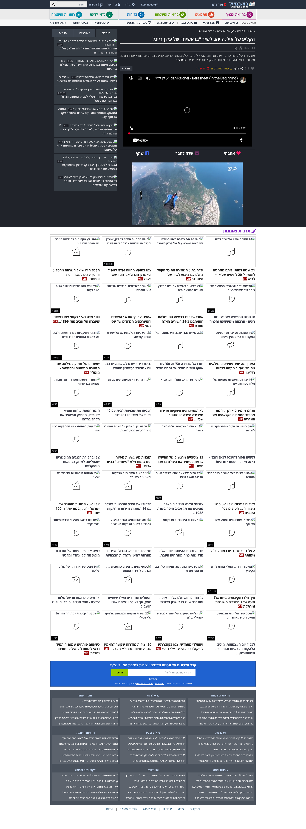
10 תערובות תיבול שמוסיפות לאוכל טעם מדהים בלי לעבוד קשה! (225, 718)
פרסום (109, 809)
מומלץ (106, 33)
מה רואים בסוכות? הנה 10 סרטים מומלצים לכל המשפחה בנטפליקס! (222, 786)
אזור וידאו (217, 4)
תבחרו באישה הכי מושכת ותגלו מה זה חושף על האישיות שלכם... (89, 755)
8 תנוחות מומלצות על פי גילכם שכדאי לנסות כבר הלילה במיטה (157, 700)
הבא (127, 68)
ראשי (252, 31)
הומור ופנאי (209, 22)
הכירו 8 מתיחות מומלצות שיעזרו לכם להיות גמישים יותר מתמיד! (90, 792)
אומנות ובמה (164, 22)
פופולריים (84, 33)
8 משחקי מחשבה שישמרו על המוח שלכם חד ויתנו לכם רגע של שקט (155, 775)
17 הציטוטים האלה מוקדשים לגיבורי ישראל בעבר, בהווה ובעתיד (89, 775)
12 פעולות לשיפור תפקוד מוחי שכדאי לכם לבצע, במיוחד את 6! (157, 723)
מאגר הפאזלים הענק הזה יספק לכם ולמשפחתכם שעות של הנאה (89, 706)
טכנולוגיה (153, 770)
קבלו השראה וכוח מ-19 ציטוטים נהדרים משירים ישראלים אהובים (224, 781)
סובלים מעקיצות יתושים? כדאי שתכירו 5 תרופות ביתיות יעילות (158, 712)
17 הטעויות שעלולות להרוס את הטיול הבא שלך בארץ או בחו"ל (158, 755)
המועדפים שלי (58, 22)
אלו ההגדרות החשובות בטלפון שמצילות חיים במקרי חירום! (159, 781)
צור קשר (112, 4)
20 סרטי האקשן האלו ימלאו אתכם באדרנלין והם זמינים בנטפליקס (224, 798)
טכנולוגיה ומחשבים (136, 22)
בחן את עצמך (236, 14)
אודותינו (167, 809)
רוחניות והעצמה (63, 14)
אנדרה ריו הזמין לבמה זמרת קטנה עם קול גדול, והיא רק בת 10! (225, 760)
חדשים (63, 33)
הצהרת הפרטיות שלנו (144, 683)
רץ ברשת (230, 22)
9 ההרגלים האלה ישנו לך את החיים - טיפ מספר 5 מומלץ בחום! (225, 743)
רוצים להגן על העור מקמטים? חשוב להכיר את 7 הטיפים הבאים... (156, 718)
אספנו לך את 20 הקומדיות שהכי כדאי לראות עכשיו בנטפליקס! (226, 775)
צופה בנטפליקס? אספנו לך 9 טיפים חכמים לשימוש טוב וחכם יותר (156, 792)
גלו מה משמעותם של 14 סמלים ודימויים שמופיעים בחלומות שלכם (88, 743)
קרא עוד (181, 60)
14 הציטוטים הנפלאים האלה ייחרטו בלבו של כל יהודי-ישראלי (91, 749)
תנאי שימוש (159, 683)
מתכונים (201, 14)
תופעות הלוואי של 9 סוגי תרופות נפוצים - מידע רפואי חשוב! (227, 712)
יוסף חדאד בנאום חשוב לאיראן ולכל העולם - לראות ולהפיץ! (92, 786)
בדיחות (132, 14)
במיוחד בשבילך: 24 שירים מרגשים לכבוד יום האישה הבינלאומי (225, 792)
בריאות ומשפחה (167, 14)
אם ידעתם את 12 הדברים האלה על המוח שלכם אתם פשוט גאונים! (155, 798)
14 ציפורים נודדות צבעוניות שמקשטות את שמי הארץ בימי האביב (156, 743)
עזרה (128, 4)
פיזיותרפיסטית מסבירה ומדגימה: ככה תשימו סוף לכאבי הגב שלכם (224, 755)
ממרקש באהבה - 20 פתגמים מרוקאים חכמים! (233, 749)
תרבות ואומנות (206, 31)
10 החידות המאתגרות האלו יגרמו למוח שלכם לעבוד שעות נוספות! (88, 723)
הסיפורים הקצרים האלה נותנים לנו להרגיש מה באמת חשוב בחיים (89, 760)
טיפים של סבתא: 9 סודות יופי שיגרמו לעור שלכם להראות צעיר (158, 706)
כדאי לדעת (98, 14)
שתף (237, 68)
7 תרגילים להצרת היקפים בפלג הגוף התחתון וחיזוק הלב (93, 798)
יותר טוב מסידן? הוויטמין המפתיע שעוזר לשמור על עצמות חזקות (224, 700)
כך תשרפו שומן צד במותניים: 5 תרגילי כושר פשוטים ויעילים (92, 781)
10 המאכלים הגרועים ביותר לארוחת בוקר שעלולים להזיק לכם (226, 723)
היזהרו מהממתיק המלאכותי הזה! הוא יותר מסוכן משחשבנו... (226, 706)
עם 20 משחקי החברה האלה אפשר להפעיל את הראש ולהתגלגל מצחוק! (86, 718)
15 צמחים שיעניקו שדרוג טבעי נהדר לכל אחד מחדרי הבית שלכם (156, 749)
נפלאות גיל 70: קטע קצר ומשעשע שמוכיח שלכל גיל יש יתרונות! (225, 738)
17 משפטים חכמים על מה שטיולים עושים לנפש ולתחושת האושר (156, 738)
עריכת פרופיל (101, 22)
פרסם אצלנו (147, 4)
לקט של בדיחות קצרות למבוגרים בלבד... (100, 700)
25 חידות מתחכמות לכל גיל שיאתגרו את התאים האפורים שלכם (90, 712)
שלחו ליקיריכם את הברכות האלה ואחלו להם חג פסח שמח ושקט (90, 738)
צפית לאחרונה (80, 22)
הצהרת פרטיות (128, 809)
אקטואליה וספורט (85, 770)
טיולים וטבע (187, 22)
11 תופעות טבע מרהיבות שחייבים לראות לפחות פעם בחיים (159, 760)
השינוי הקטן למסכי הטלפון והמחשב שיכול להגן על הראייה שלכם (157, 786)
